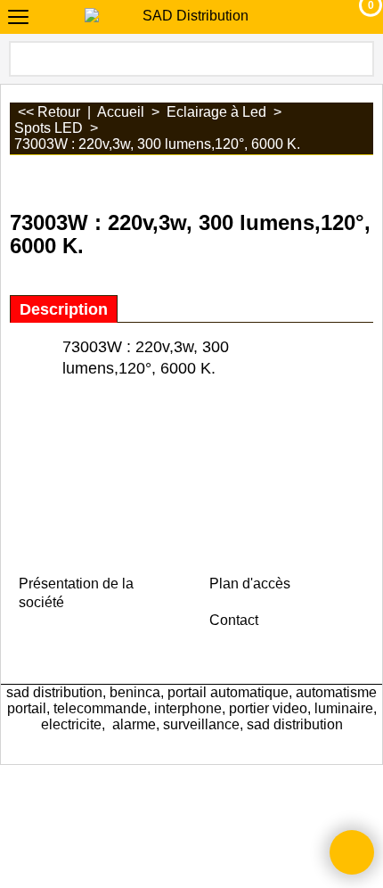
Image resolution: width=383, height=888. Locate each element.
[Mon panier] (354, 17)
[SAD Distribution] (188, 16)
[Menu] (18, 19)
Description (64, 309)
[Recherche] (359, 59)
